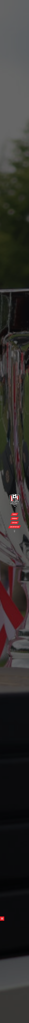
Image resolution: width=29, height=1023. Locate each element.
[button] (2, 919)
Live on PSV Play (14, 527)
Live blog (14, 523)
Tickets (14, 514)
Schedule (14, 518)
